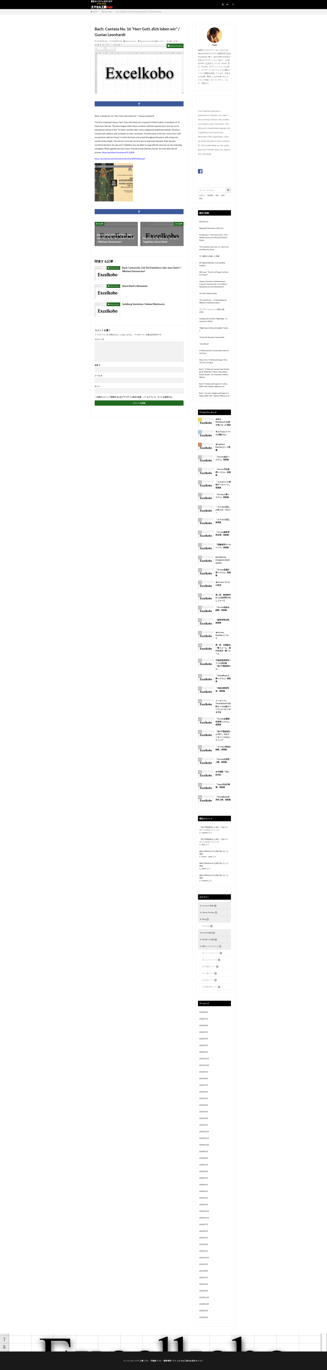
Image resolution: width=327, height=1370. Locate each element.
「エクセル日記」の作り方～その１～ (223, 510)
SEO (217, 195)
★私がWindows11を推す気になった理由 (223, 422)
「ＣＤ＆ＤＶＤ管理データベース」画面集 (223, 485)
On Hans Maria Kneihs (208, 293)
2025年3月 (203, 1112)
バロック (162, 41)
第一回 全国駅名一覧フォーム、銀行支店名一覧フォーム (223, 649)
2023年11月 (204, 1218)
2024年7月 (203, 1165)
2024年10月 (204, 1145)
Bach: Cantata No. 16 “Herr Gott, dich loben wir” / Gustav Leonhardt (138, 12)
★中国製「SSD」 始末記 (222, 773)
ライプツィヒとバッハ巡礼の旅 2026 (212, 310)
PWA (200, 198)
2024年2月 (203, 1198)
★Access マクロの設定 (222, 583)
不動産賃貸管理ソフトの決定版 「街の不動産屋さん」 (223, 664)
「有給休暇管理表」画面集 (222, 689)
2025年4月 (203, 1105)
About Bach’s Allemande (135, 286)
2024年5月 (203, 1178)
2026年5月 (203, 1032)
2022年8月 (203, 1244)
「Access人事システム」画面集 (222, 495)
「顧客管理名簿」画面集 (223, 621)
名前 (97, 365)
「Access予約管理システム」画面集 (223, 472)
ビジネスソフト (212, 960)
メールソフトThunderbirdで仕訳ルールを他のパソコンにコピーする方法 (223, 706)
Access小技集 (209, 906)
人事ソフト (210, 973)
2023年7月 (203, 1224)
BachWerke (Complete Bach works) (222, 560)
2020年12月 (204, 1297)
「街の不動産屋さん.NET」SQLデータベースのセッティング (223, 735)
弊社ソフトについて (211, 946)
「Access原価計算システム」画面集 (223, 572)
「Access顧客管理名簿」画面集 (222, 533)
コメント (99, 339)
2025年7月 (203, 1085)
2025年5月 (203, 1098)
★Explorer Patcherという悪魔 (222, 447)
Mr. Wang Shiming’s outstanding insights (212, 264)
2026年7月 (203, 1019)
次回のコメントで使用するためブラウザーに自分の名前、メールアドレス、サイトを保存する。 (135, 397)
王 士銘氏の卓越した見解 (209, 256)
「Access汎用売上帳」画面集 (222, 760)
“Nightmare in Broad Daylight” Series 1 (213, 329)
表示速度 (210, 195)
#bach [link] (114, 152)
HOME (95, 12)
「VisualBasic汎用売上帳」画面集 (223, 798)
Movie (208, 926)
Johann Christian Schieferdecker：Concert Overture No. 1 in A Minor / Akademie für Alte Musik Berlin (213, 284)
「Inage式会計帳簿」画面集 (222, 785)
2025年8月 (203, 1078)
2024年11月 (204, 1138)
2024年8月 (203, 1158)
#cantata (147, 41)
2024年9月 (203, 1151)
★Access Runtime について (222, 635)
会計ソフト (210, 980)
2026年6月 (203, 1025)
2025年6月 (203, 1092)
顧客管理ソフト (212, 987)
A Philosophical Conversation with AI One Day (214, 351)
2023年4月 (203, 1231)
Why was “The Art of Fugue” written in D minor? (213, 273)
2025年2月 (203, 1118)
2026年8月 (203, 1012)
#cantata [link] (121, 152)
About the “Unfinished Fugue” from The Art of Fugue (213, 361)
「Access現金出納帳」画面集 (222, 608)
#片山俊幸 (154, 41)
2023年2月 (203, 1238)
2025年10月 (204, 1065)
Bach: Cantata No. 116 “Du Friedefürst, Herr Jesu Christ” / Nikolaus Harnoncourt (151, 269)
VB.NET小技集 (209, 939)
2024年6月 (203, 1171)
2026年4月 (203, 1039)
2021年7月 (203, 1277)
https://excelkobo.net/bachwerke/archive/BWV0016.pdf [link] (120, 158)
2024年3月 (203, 1191)
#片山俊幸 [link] (130, 152)
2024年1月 (203, 1204)
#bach (141, 41)
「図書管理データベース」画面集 (223, 546)
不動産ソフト (211, 966)
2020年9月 (203, 1311)
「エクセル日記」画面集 (223, 521)
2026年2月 (203, 1052)
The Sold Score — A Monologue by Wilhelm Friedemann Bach (213, 301)
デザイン (201, 195)
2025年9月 (203, 1072)
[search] (228, 190)
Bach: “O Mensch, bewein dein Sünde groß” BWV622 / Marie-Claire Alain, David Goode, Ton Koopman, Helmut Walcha (214, 373)
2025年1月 (203, 1125)
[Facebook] (139, 103)
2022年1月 (203, 1251)
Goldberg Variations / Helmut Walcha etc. (143, 304)
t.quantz (204, 832)
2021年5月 (203, 1284)
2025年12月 (204, 1058)
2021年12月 (204, 1257)
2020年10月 (204, 1304)
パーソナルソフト (213, 953)
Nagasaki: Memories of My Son (211, 228)
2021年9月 (203, 1264)
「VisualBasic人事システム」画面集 (223, 678)
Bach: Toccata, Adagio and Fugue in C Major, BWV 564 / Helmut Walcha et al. (214, 394)
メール (98, 376)
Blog (205, 919)
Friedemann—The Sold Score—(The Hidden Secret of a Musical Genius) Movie (213, 237)
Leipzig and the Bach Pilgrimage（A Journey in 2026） (213, 319)
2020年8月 (203, 1317)
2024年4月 (203, 1185)
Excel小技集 (208, 933)
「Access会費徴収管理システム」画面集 (223, 722)
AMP (222, 195)
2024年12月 (204, 1131)
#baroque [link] (106, 152)
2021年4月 (203, 1291)
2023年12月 (204, 1211)
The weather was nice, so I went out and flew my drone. (214, 248)
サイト (97, 386)
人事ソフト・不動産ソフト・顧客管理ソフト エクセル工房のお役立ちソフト (171, 1361)
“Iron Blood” (204, 344)
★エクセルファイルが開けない (223, 433)
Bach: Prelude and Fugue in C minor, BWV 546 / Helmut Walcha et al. (213, 385)
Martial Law (203, 221)
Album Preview (106, 12)
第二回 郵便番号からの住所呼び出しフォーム (223, 598)
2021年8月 (203, 1271)
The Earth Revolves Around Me (211, 337)
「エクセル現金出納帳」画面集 (223, 748)
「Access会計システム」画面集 (222, 458)
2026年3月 (203, 1045)
